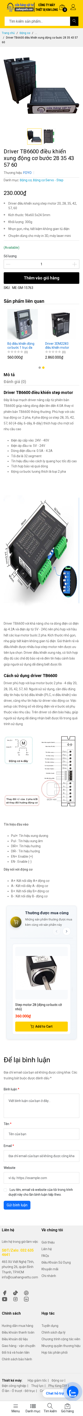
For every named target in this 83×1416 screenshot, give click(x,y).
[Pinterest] (26, 1292)
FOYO (27, 173)
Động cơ (25, 33)
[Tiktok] (15, 1292)
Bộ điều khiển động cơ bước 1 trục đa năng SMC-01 (20, 346)
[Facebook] (4, 1292)
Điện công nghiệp (14, 1386)
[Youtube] (4, 1299)
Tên (7, 1124)
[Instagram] (15, 1299)
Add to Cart (44, 1026)
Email (8, 1146)
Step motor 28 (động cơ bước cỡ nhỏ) (38, 1007)
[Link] (26, 1299)
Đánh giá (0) (15, 381)
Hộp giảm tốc (37, 1380)
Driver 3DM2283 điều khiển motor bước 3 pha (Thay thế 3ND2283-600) (58, 346)
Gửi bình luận (17, 1205)
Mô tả (9, 374)
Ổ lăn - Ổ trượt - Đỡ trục (18, 1391)
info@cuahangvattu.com (20, 1277)
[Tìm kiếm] (74, 21)
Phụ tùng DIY (57, 1386)
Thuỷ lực (37, 1386)
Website (9, 1168)
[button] (40, 367)
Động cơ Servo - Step (48, 180)
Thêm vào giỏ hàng (41, 277)
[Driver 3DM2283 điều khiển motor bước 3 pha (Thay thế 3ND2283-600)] (60, 324)
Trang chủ (8, 33)
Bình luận (11, 1089)
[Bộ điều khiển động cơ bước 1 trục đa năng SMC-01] (22, 324)
